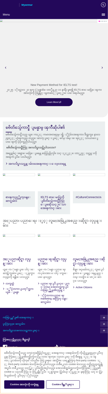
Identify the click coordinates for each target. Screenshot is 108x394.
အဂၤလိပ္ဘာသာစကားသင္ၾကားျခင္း (21, 330)
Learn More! (53, 102)
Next (102, 67)
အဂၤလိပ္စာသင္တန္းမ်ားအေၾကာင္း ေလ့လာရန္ (37, 163)
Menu (6, 14)
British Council (10, 5)
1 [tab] (99, 21)
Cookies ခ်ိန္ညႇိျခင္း (63, 384)
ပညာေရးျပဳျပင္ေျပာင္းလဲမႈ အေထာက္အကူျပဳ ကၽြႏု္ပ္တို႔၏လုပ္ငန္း (55, 287)
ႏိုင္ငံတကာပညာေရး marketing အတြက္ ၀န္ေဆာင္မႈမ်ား (54, 298)
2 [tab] (101, 21)
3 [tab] (102, 21)
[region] (54, 370)
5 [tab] (106, 21)
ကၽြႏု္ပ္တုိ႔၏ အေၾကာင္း (18, 317)
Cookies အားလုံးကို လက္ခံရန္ (24, 384)
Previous (5, 67)
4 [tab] (104, 21)
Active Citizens (84, 287)
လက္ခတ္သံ (10, 283)
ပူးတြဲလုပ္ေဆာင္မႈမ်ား (14, 324)
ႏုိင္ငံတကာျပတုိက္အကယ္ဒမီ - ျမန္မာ (19, 290)
